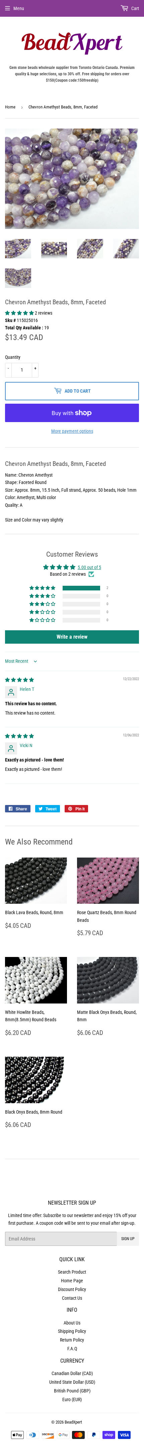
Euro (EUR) (72, 1399)
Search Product (72, 1272)
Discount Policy (72, 1289)
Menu (18, 8)
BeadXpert (73, 1422)
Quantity (12, 357)
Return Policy (72, 1340)
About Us (72, 1322)
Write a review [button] (72, 637)
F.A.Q (72, 1348)
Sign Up (128, 1238)
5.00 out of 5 (89, 567)
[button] (20, 313)
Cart (134, 8)
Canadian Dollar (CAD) (72, 1373)
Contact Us (72, 1298)
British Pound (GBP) (72, 1390)
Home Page (72, 1280)
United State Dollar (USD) (72, 1382)
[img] (19, 679)
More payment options (72, 431)
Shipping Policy (72, 1331)
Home (10, 106)
